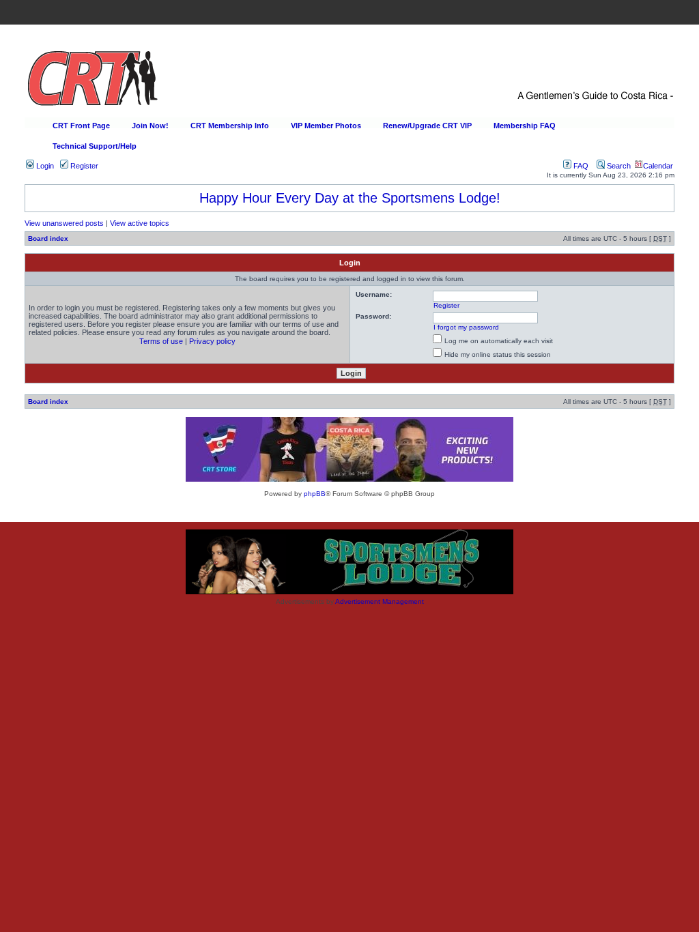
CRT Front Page (81, 125)
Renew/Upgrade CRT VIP (427, 125)
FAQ (579, 166)
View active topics (139, 223)
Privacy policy (212, 341)
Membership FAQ (525, 125)
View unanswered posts (64, 223)
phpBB (315, 493)
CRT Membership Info (229, 125)
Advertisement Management (379, 601)
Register (83, 166)
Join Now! (150, 125)
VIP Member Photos (326, 125)
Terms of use (161, 341)
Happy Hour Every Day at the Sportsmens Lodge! (349, 197)
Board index (48, 238)
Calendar (658, 166)
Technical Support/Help (95, 146)
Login (44, 166)
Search (618, 166)
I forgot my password (466, 327)
